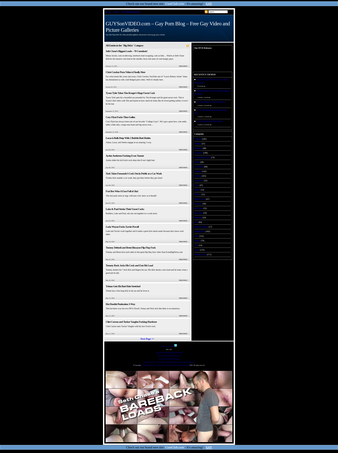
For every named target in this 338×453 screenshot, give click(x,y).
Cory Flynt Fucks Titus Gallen (120, 117)
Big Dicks (198, 153)
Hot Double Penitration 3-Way (120, 304)
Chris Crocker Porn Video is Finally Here (125, 72)
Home (108, 12)
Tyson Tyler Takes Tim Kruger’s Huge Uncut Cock (130, 93)
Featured (197, 171)
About (116, 12)
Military (197, 194)
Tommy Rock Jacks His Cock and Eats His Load (129, 265)
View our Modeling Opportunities (169, 359)
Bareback (198, 148)
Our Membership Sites (130, 12)
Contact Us (147, 362)
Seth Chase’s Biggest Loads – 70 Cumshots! (126, 51)
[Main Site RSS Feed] (206, 11)
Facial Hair (198, 167)
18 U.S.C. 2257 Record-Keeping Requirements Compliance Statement (173, 362)
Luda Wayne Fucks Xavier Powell (122, 226)
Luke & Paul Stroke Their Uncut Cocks (125, 209)
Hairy (196, 185)
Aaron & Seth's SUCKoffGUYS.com (169, 355)
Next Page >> (147, 338)
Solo (196, 222)
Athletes (197, 143)
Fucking (197, 176)
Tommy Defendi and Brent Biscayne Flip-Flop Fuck (131, 247)
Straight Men (199, 231)
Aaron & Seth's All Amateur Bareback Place (169, 352)
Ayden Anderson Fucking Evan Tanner (125, 155)
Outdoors (198, 204)
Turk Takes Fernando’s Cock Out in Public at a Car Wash (134, 173)
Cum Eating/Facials (202, 157)
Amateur (197, 139)
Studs (196, 236)
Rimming (198, 217)
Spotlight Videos (201, 227)
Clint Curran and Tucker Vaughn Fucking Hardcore (131, 321)
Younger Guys (200, 254)
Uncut (196, 250)
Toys (196, 245)
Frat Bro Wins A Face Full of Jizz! (122, 191)
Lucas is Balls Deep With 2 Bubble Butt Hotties (128, 138)
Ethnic (197, 162)
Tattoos (197, 241)
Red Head (198, 213)
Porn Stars (198, 208)
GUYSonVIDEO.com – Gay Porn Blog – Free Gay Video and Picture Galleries (165, 365)
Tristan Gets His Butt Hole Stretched (123, 286)
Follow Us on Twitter (167, 346)
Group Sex (198, 180)
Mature (197, 190)
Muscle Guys (199, 199)
